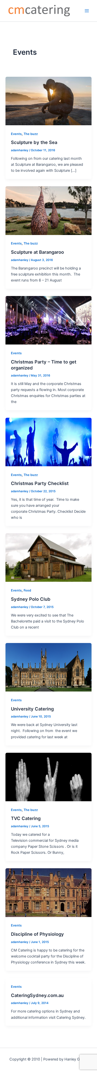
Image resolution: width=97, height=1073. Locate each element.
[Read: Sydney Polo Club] (48, 557)
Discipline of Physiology (37, 934)
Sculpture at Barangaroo (37, 252)
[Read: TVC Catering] (48, 776)
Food (27, 590)
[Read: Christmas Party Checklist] (48, 442)
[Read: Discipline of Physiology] (48, 892)
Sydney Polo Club (30, 599)
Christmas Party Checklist (40, 483)
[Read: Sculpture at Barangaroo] (48, 210)
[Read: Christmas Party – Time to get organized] (48, 320)
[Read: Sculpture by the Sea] (48, 100)
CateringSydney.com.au (37, 995)
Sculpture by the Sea (34, 142)
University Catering (32, 709)
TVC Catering (26, 818)
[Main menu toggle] (87, 11)
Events (16, 134)
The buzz (31, 134)
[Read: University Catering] (48, 667)
